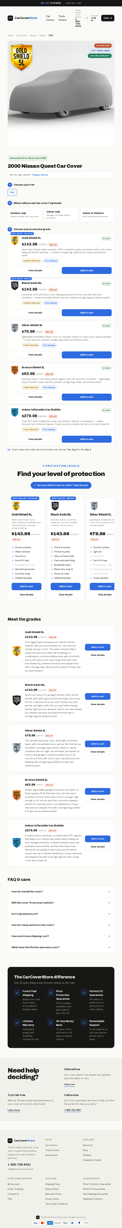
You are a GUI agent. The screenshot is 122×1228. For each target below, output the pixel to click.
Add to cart (86, 270)
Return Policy (52, 1189)
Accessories (51, 1155)
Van (12, 192)
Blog (85, 1150)
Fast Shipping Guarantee (95, 1193)
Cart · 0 (108, 18)
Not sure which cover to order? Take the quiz (61, 485)
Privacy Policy (52, 1198)
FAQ (10, 1198)
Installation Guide (92, 1160)
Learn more (14, 1109)
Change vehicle (40, 174)
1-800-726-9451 (72, 1109)
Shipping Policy (52, 1184)
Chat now (69, 1084)
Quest (42, 35)
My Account (14, 1184)
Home (10, 35)
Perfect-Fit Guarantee (94, 1189)
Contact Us (13, 1193)
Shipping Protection (93, 1198)
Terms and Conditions (56, 1203)
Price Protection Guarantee (97, 1184)
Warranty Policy (53, 1193)
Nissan (33, 35)
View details (35, 270)
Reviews (87, 1155)
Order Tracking (15, 1189)
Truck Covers (62, 18)
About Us (87, 1145)
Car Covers (50, 18)
